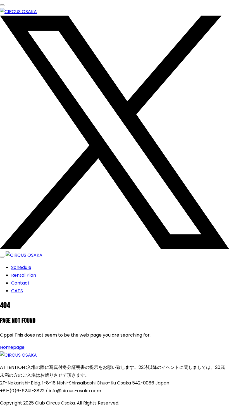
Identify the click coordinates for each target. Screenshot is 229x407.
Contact (20, 283)
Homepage (12, 347)
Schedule (21, 267)
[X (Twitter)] (114, 247)
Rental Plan (23, 275)
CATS (17, 291)
